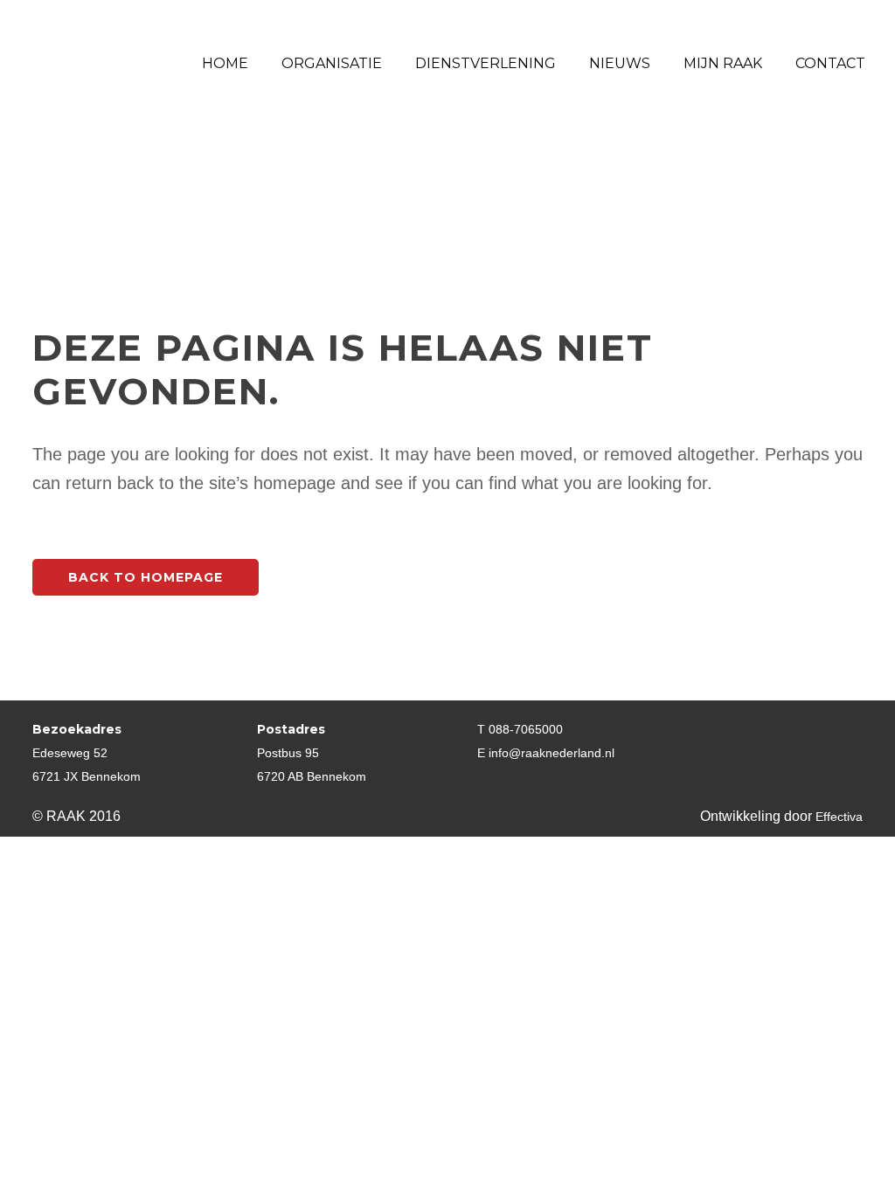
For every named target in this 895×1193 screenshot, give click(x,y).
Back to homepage (145, 577)
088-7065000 (526, 729)
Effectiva (839, 817)
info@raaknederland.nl (551, 753)
